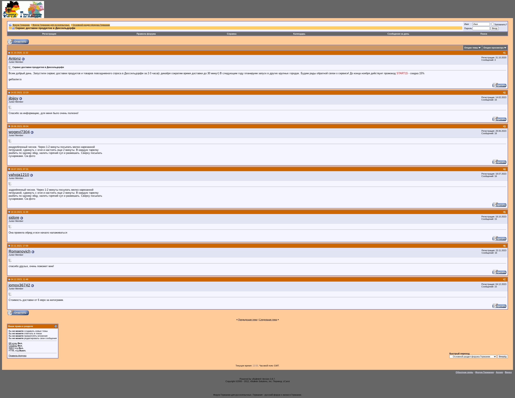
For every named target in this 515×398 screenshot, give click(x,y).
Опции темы (471, 47)
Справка (231, 34)
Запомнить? (500, 24)
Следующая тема (268, 319)
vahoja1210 (19, 175)
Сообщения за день (398, 34)
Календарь (299, 34)
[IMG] (11, 348)
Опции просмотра (493, 47)
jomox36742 (19, 285)
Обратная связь (464, 372)
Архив (499, 372)
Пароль (468, 28)
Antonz (15, 58)
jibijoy (13, 98)
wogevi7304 (19, 132)
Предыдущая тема (247, 319)
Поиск (483, 34)
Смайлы (13, 346)
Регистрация (49, 34)
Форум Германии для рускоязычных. (51, 25)
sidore (14, 217)
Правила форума (146, 34)
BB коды (13, 343)
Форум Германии (21, 25)
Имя (466, 24)
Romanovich (20, 251)
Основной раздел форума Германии (91, 25)
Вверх (508, 372)
